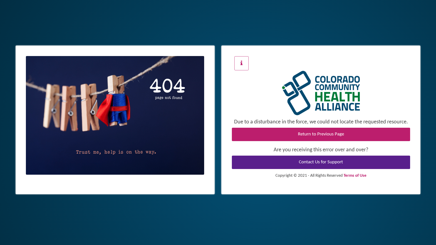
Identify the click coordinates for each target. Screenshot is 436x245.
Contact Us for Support (321, 162)
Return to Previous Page (321, 134)
